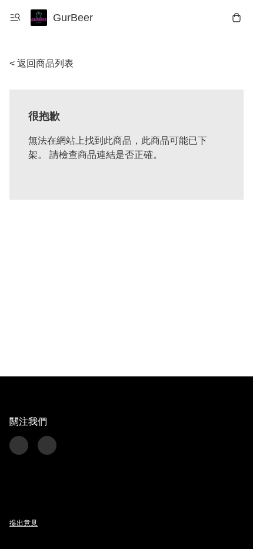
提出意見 (23, 523)
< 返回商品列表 (41, 63)
